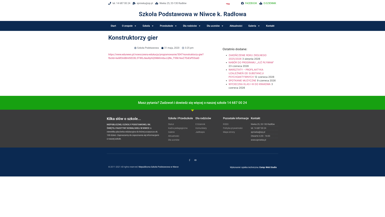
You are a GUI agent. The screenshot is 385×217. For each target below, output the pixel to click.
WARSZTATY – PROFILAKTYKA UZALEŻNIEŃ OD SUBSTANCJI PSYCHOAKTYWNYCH (246, 73)
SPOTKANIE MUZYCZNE (242, 80)
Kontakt (270, 25)
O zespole (127, 25)
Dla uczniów (213, 25)
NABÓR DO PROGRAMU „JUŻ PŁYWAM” (251, 62)
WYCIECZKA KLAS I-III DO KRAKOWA (250, 84)
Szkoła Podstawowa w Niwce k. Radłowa (192, 14)
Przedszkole (166, 25)
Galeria (252, 25)
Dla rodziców (190, 25)
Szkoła (146, 25)
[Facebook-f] (189, 160)
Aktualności (236, 25)
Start (113, 25)
